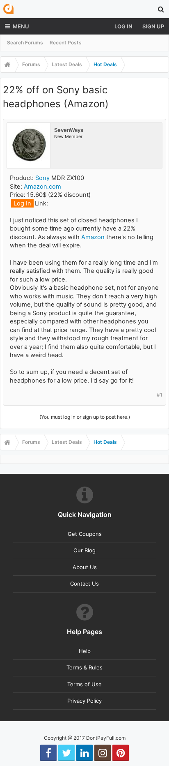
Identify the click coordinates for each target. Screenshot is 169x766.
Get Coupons (85, 534)
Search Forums (25, 42)
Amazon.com (42, 186)
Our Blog (84, 550)
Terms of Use (84, 684)
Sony (42, 178)
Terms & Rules (84, 667)
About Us (85, 567)
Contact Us (84, 583)
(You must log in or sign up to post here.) (84, 417)
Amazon (93, 237)
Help (85, 651)
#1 (159, 395)
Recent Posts (66, 42)
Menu (21, 26)
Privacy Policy (84, 700)
